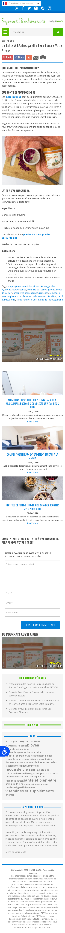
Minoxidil (34, 766)
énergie (10, 795)
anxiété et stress (30, 286)
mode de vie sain (21, 769)
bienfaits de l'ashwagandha (41, 289)
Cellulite (47, 756)
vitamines (29, 787)
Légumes (15, 766)
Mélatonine (42, 770)
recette (10, 777)
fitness (9, 762)
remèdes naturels (28, 296)
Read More (32, 421)
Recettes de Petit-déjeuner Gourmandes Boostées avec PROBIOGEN (32, 507)
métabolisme (14, 773)
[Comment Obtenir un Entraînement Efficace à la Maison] (32, 447)
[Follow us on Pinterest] (43, 8)
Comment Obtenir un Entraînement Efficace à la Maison (32, 456)
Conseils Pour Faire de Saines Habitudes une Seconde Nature (31, 694)
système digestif (15, 787)
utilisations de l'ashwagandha (48, 299)
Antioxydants (23, 741)
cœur (27, 759)
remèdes (43, 292)
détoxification (45, 759)
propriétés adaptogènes (26, 292)
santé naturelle (24, 299)
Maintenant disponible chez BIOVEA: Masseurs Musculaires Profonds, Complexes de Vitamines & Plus (32, 403)
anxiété (36, 741)
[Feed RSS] (17, 8)
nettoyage (28, 773)
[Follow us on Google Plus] (36, 8)
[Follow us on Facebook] (23, 8)
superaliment (41, 784)
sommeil (30, 784)
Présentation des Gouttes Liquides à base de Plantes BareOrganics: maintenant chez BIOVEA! (33, 685)
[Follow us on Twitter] (29, 8)
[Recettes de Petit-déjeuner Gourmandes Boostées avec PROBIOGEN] (32, 497)
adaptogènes (14, 286)
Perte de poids (49, 773)
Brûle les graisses (33, 756)
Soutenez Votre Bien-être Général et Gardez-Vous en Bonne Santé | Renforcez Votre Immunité (34, 702)
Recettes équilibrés (34, 777)
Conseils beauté (15, 759)
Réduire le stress (14, 781)
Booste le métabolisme (17, 749)
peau (37, 773)
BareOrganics (19, 289)
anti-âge (10, 741)
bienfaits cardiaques (16, 746)
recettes (19, 776)
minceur (24, 766)
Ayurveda (6, 289)
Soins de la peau (15, 784)
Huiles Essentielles (46, 762)
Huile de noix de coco (24, 762)
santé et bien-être (47, 296)
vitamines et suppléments (30, 791)
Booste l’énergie (15, 755)
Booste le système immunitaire (23, 752)
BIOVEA (33, 745)
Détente (34, 759)
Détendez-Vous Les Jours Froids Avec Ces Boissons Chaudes (30, 710)
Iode (8, 766)
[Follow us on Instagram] (48, 8)
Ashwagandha (48, 286)
